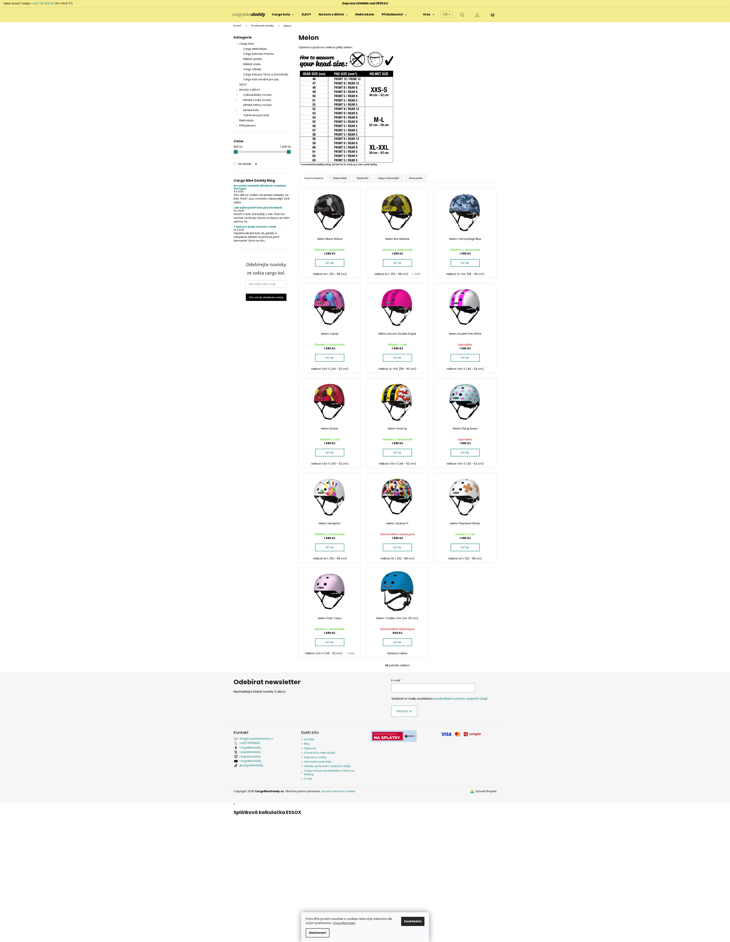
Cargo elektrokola (255, 49)
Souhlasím (413, 921)
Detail (330, 263)
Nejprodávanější (388, 178)
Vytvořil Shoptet (486, 791)
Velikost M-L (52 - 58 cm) (330, 274)
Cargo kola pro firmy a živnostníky (265, 74)
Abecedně (415, 178)
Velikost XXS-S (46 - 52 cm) (329, 369)
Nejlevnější (340, 178)
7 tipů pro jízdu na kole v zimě (255, 226)
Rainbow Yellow (397, 653)
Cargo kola (246, 44)
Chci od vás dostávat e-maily (266, 297)
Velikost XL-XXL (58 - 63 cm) (465, 274)
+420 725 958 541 (42, 3)
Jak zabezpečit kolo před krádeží (258, 207)
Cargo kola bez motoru (258, 54)
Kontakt (309, 739)
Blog (307, 744)
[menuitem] (283, 14)
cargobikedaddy (250, 752)
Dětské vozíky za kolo (257, 100)
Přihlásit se (404, 711)
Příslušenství (247, 125)
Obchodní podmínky (318, 762)
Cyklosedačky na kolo (257, 95)
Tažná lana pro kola (256, 115)
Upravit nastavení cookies (338, 791)
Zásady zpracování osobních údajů (327, 766)
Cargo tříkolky (252, 69)
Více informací (344, 923)
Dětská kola (250, 110)
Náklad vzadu (252, 64)
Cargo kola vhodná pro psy (261, 79)
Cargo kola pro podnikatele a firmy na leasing (329, 772)
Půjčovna (310, 748)
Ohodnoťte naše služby (319, 753)
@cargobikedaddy (251, 765)
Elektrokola (246, 120)
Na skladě (248, 164)
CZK (445, 14)
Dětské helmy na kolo (257, 105)
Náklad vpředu (252, 59)
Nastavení (317, 933)
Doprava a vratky (315, 757)
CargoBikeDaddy (250, 747)
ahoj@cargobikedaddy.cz (256, 739)
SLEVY (243, 84)
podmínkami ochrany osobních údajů (461, 699)
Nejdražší (362, 178)
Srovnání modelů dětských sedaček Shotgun (260, 187)
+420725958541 (249, 743)
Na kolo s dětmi (249, 90)
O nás (308, 779)
